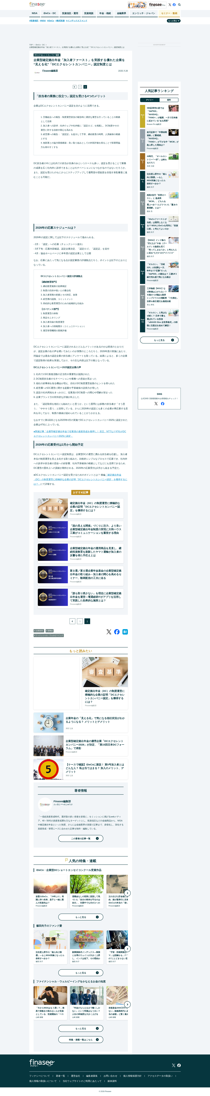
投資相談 (88, 13)
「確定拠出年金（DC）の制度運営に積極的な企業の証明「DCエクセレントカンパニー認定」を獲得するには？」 (80, 479)
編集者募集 (92, 1076)
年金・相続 (105, 13)
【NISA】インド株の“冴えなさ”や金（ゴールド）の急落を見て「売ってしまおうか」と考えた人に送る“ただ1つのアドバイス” (162, 246)
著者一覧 (60, 1076)
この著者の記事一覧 (80, 838)
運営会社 (75, 1076)
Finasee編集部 (50, 70)
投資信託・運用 (70, 13)
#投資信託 (33, 20)
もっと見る (80, 917)
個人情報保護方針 (132, 1076)
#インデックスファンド (76, 20)
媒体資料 (112, 1081)
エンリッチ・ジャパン (143, 13)
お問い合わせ (110, 1076)
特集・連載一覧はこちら (81, 1039)
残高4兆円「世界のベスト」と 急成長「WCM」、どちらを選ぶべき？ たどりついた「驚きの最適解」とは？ (162, 201)
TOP (31, 45)
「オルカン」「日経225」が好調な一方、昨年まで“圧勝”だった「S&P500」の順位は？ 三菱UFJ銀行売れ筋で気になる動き (162, 270)
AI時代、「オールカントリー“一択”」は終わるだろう (157, 159)
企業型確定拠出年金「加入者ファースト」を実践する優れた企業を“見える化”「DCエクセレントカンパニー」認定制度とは (76, 47)
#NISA (43, 20)
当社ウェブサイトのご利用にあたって (82, 1081)
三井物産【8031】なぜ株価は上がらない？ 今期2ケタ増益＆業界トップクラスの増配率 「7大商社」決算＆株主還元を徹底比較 (163, 294)
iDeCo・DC (50, 13)
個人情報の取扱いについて (43, 1081)
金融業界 (121, 13)
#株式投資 (60, 20)
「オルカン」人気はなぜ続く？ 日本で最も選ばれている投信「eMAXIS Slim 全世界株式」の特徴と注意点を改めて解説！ (162, 319)
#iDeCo (50, 20)
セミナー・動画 (169, 13)
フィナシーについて (39, 1076)
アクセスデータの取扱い (160, 1076)
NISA (34, 13)
